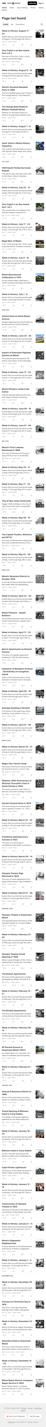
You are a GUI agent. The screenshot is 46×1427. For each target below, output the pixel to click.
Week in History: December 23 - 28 (17, 1322)
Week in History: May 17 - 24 (16, 484)
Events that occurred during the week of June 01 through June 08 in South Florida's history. (17, 429)
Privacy (23, 1408)
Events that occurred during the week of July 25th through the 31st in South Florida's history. (17, 191)
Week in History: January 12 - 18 (16, 1185)
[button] (4, 7)
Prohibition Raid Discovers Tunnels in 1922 (15, 838)
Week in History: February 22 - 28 (17, 935)
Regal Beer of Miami (11, 241)
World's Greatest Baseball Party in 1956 (15, 88)
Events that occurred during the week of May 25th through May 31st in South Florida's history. (17, 471)
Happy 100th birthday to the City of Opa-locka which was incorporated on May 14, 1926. (17, 505)
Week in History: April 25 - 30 (16, 596)
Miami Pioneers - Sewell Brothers (14, 614)
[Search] (41, 24)
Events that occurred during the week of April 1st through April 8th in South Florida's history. (17, 729)
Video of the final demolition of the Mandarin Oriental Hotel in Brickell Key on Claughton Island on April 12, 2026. (17, 678)
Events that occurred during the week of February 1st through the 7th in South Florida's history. (17, 1073)
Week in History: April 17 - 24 (16, 632)
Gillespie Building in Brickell (16, 708)
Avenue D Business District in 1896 (16, 1093)
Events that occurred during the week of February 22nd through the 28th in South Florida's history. (17, 941)
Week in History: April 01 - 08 (16, 725)
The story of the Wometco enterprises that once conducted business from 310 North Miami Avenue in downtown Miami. (17, 541)
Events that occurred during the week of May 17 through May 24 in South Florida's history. (17, 488)
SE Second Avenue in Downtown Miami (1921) (14, 1048)
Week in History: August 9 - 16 (17, 70)
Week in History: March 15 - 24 (17, 820)
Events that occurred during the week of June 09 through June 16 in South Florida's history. (17, 412)
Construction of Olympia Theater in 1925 (14, 1205)
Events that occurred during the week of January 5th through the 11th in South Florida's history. (17, 1228)
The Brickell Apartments (14, 1010)
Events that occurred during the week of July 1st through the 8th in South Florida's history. (17, 298)
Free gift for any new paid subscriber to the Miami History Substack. (17, 175)
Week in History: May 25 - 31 (16, 467)
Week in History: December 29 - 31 (17, 1283)
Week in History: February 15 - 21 (17, 992)
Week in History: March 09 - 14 (17, 856)
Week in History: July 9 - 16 (15, 258)
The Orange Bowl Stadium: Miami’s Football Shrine (15, 108)
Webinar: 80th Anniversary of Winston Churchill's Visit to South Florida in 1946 (16, 783)
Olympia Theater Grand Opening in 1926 (13, 955)
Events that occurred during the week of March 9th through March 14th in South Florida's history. (17, 860)
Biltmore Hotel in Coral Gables (17, 1150)
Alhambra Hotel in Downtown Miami (16, 1342)
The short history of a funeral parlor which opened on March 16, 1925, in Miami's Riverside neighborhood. (17, 807)
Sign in (41, 3)
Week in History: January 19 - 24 (16, 1132)
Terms (30, 1408)
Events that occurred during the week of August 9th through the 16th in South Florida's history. (17, 74)
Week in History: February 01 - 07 (17, 1068)
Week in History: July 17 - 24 (16, 224)
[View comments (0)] (13, 44)
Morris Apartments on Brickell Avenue (17, 650)
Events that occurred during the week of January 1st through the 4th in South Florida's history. (17, 1264)
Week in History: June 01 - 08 (16, 425)
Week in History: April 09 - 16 (16, 691)
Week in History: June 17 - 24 (16, 372)
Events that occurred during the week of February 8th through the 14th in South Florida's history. (17, 1034)
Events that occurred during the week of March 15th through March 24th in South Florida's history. (17, 824)
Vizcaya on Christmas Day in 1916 (16, 1303)
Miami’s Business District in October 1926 (15, 577)
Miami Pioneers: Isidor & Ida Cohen (15, 390)
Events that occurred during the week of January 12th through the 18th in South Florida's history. (17, 1191)
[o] (40, 146)
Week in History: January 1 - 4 (16, 1260)
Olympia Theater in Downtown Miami (17, 916)
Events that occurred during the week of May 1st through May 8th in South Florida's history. (17, 558)
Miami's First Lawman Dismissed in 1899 (13, 448)
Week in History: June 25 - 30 (16, 336)
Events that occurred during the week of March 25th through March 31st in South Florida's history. (17, 751)
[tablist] (14, 24)
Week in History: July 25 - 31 (16, 187)
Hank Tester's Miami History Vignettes (16, 144)
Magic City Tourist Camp (14, 763)
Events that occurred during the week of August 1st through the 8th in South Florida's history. (17, 130)
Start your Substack (17, 1416)
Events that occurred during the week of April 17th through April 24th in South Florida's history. (17, 636)
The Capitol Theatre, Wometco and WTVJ (17, 535)
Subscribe (32, 3)
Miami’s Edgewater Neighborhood (11, 1241)
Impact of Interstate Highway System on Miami (16, 354)
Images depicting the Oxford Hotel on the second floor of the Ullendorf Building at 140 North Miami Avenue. (17, 323)
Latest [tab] (5, 24)
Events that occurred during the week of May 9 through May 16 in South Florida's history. (17, 522)
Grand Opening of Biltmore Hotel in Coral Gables (15, 1112)
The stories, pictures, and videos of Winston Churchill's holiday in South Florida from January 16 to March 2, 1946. (16, 790)
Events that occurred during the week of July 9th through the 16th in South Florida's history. (17, 262)
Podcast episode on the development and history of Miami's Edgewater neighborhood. (17, 1247)
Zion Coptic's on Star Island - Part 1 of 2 (16, 205)
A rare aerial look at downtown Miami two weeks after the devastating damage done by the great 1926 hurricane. (17, 583)
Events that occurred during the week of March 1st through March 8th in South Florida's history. (17, 897)
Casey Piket (12, 42)
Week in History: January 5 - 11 (17, 1224)
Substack (11, 1422)
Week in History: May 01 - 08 (16, 554)
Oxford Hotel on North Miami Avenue (16, 317)
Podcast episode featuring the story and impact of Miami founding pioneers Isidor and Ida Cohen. (16, 396)
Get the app (34, 1416)
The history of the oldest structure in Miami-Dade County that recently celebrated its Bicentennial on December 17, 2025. (16, 1171)
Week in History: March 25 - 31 (17, 747)
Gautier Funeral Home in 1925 (16, 803)
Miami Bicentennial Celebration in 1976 (11, 276)
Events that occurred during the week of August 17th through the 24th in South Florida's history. (17, 38)
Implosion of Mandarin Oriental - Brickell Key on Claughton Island (17, 672)
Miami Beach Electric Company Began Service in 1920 (17, 1381)
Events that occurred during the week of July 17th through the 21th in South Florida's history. (17, 228)
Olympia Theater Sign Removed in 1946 (12, 874)
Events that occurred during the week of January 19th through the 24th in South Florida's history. (17, 1138)
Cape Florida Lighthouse (14, 1167)
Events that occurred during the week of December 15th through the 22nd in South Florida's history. (17, 1367)
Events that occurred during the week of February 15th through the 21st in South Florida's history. (17, 998)
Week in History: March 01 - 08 (17, 893)
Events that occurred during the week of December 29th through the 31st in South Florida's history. (17, 1289)
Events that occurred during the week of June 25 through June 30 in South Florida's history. (17, 340)
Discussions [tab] (20, 24)
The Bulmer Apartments (14, 974)
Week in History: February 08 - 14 (17, 1029)
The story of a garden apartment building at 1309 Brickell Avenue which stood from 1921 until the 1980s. (15, 656)
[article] (23, 37)
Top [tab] (11, 24)
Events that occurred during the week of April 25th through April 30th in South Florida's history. (17, 600)
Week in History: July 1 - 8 (14, 294)
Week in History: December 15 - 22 (16, 1362)
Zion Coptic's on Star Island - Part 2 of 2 (16, 51)
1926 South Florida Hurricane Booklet (16, 169)
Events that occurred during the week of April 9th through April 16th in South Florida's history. (17, 695)
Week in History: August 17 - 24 (16, 32)
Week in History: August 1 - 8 (16, 126)
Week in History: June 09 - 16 (16, 408)
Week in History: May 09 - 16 (16, 518)
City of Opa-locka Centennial (16, 501)
